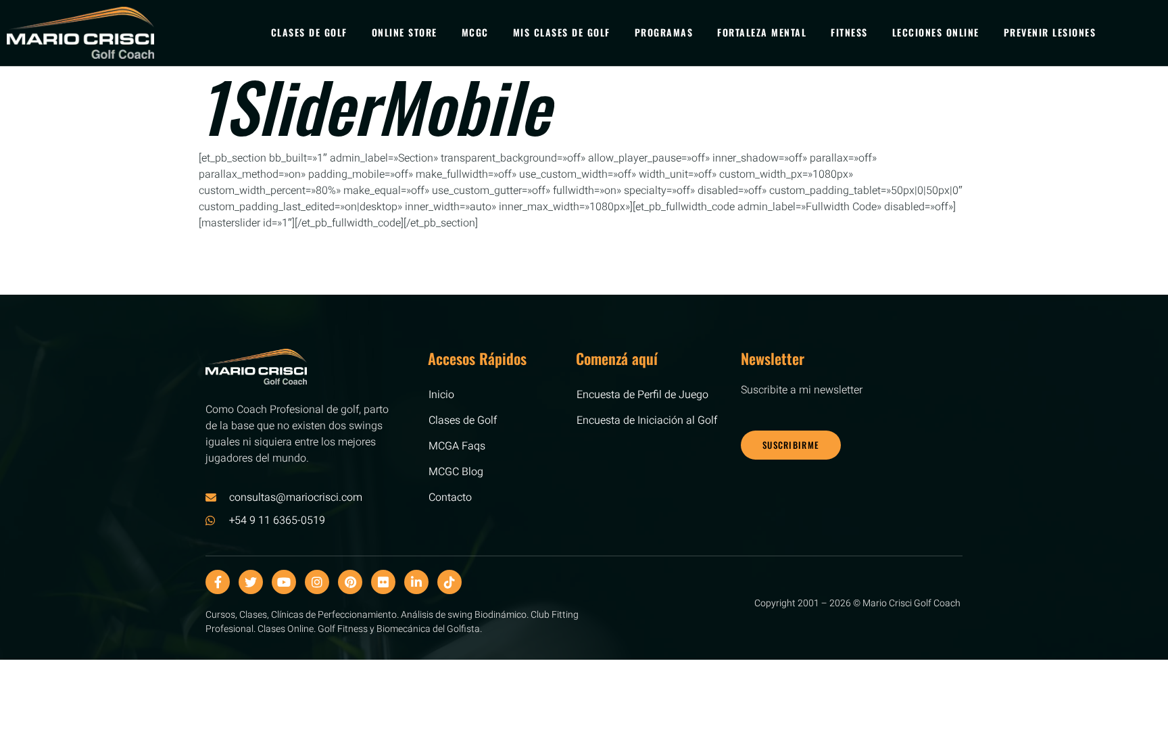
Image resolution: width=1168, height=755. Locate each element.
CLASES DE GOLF (309, 32)
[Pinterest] (350, 582)
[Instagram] (317, 582)
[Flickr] (383, 582)
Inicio (441, 395)
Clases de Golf (463, 420)
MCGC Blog (456, 472)
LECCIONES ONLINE (935, 32)
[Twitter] (251, 582)
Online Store (404, 32)
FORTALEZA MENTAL (761, 32)
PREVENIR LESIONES (1050, 32)
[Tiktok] (449, 582)
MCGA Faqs (457, 446)
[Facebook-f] (217, 582)
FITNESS (849, 32)
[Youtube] (284, 582)
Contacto (450, 497)
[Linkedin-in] (416, 582)
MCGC (475, 32)
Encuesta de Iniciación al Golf (647, 420)
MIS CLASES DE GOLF (561, 32)
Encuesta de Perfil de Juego (642, 395)
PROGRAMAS (664, 32)
